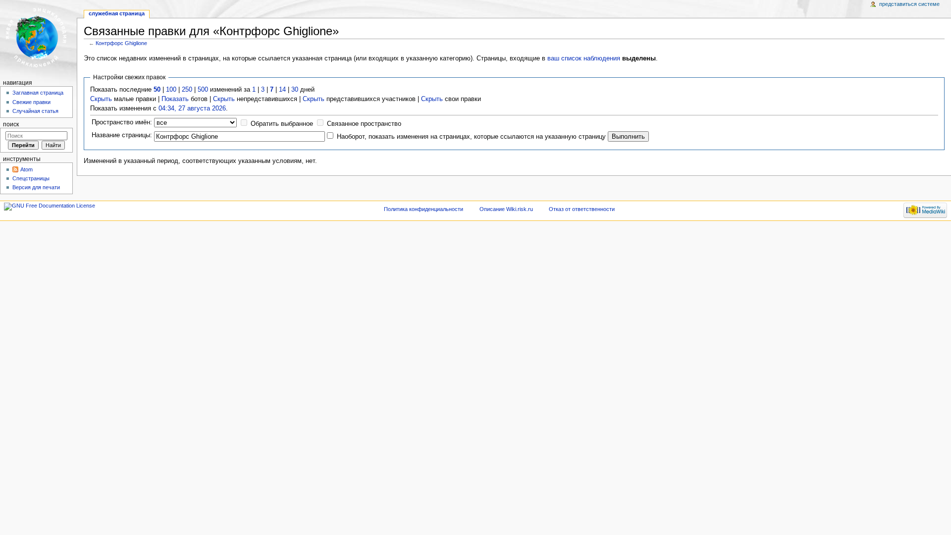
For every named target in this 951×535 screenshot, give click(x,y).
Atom (26, 169)
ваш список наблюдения (583, 58)
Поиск (11, 124)
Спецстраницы (31, 178)
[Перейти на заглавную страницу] (38, 38)
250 (187, 89)
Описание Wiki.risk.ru (506, 209)
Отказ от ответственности (582, 209)
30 (294, 89)
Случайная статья (35, 111)
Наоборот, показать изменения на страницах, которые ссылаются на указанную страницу (471, 136)
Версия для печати (36, 187)
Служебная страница (117, 13)
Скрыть (101, 99)
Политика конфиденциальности (423, 209)
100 (171, 89)
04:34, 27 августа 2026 (192, 108)
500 (203, 89)
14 (282, 89)
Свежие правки (31, 102)
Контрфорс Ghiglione (121, 43)
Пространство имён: (122, 122)
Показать (175, 99)
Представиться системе (909, 4)
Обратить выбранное (282, 123)
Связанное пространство (364, 123)
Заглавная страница (37, 93)
